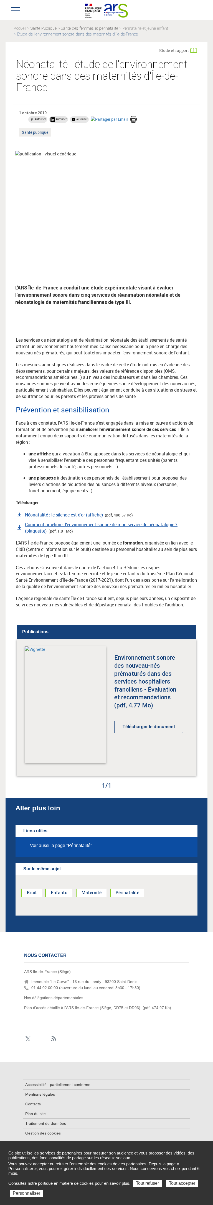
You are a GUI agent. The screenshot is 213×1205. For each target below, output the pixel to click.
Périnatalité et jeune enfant (145, 28)
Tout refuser (147, 1183)
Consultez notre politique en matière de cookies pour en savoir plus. (69, 1183)
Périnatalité (127, 892)
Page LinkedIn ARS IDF (45, 1039)
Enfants (59, 892)
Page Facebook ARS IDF (36, 1039)
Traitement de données (45, 1123)
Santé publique (35, 133)
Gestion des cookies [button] (43, 1133)
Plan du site (35, 1113)
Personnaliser (26, 1193)
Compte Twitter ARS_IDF (28, 1039)
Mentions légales (40, 1094)
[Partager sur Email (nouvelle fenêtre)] (109, 119)
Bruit (32, 892)
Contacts (33, 1104)
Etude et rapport (174, 50)
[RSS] (53, 1039)
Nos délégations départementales (53, 997)
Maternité (92, 892)
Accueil (20, 28)
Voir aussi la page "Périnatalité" (61, 845)
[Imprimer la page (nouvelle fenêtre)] (133, 120)
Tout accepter (182, 1183)
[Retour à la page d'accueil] (116, 10)
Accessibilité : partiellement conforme (57, 1084)
